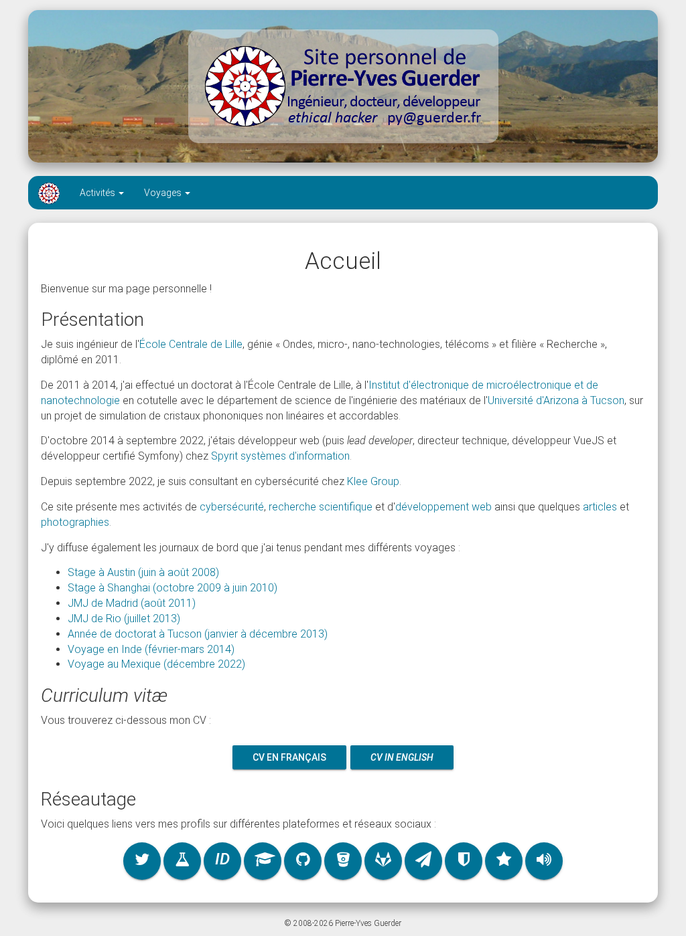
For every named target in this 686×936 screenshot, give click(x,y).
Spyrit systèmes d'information (280, 456)
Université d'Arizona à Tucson (556, 400)
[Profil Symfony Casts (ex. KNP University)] (463, 861)
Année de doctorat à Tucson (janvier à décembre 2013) (198, 634)
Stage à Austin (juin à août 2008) (143, 572)
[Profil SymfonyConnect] (504, 861)
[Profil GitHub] (303, 861)
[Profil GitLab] (383, 861)
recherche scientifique (320, 506)
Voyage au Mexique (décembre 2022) (156, 664)
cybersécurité (232, 506)
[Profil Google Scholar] (262, 861)
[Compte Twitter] (142, 861)
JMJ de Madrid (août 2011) (132, 603)
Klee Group (373, 481)
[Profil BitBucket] (343, 861)
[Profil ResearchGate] (182, 861)
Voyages (164, 192)
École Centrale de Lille (191, 344)
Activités (98, 192)
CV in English (401, 757)
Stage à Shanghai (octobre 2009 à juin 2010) (172, 587)
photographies (75, 522)
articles (600, 506)
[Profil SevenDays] (423, 861)
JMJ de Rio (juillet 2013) (124, 618)
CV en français (289, 757)
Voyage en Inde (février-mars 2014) (151, 649)
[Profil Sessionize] (544, 861)
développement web (443, 506)
